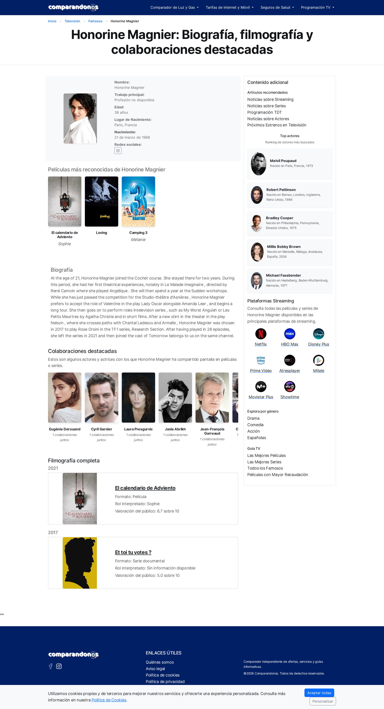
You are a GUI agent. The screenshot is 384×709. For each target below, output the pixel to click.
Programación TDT (264, 112)
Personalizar (322, 701)
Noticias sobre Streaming (270, 99)
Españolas (256, 437)
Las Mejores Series (264, 462)
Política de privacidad (165, 681)
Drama (253, 418)
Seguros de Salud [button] (276, 7)
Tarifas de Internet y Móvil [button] (228, 7)
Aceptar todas (319, 693)
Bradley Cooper (279, 218)
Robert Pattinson (281, 189)
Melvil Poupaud (283, 160)
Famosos (95, 21)
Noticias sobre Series (266, 105)
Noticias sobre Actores (268, 118)
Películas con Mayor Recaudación (277, 474)
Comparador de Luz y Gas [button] (173, 7)
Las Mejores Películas (266, 455)
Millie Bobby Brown (284, 246)
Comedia (255, 424)
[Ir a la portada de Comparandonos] (73, 655)
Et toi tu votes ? (133, 552)
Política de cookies (163, 675)
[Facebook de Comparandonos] (50, 666)
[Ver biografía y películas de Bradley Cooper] (256, 223)
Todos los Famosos (265, 468)
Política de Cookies (109, 700)
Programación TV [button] (316, 7)
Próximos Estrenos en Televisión (276, 125)
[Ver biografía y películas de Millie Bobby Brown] (257, 251)
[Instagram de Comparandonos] (59, 666)
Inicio (52, 21)
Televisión (72, 21)
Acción (253, 431)
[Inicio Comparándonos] (73, 7)
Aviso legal (155, 668)
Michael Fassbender (283, 275)
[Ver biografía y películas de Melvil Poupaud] (258, 163)
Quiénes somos (160, 662)
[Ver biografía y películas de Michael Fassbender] (256, 280)
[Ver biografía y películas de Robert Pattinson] (257, 194)
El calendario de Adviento (145, 488)
